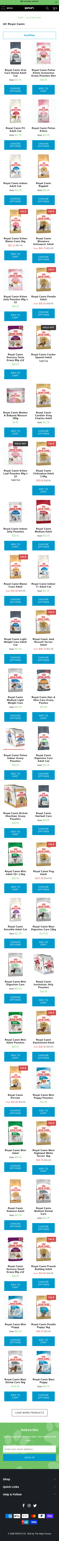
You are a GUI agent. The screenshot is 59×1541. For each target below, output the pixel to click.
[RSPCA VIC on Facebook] (23, 1506)
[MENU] (1, 8)
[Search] (47, 8)
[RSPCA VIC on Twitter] (35, 1506)
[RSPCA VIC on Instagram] (29, 1506)
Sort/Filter (29, 35)
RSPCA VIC (20, 1533)
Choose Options (15, 89)
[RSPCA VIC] (29, 8)
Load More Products (29, 1412)
